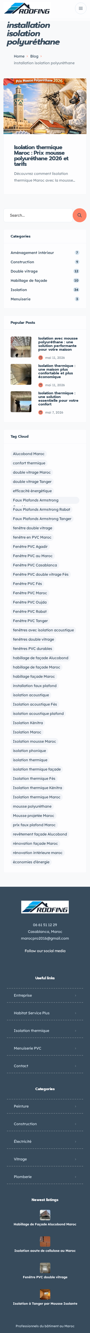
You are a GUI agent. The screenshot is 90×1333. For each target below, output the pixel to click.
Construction (25, 1123)
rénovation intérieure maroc (38, 852)
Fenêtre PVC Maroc (30, 593)
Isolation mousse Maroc (34, 741)
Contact (21, 1065)
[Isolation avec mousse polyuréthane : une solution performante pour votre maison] (21, 347)
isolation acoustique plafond (38, 713)
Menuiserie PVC (27, 1048)
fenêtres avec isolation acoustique (43, 630)
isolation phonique (29, 750)
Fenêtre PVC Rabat (30, 611)
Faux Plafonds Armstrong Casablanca (35, 501)
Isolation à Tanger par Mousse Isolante (45, 1303)
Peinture (21, 1106)
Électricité (22, 1141)
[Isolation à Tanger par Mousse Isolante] (45, 1294)
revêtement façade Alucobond (40, 834)
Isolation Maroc (27, 732)
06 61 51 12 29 (45, 924)
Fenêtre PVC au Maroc (33, 555)
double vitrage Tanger (32, 481)
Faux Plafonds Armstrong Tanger (42, 518)
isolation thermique (30, 760)
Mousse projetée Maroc (33, 815)
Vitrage (20, 1159)
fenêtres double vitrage (33, 639)
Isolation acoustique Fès (35, 704)
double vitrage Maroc (32, 472)
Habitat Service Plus (32, 1013)
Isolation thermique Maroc (36, 797)
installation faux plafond (35, 685)
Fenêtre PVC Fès (27, 583)
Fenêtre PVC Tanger (30, 620)
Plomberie (23, 1176)
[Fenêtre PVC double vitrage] (45, 1268)
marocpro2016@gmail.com (45, 938)
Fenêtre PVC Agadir (30, 546)
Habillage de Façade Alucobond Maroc (45, 1224)
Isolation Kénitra (28, 722)
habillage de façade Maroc (36, 667)
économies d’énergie (31, 862)
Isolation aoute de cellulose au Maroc (45, 1250)
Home (19, 56)
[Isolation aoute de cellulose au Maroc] (45, 1241)
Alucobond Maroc (29, 453)
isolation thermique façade (37, 769)
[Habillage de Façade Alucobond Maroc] (45, 1215)
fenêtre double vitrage (32, 528)
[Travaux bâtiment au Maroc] (27, 8)
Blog (34, 56)
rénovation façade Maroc (35, 843)
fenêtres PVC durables (32, 648)
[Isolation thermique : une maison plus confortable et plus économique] (21, 374)
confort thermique (29, 463)
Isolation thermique (31, 1030)
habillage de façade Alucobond (40, 657)
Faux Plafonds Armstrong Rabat (41, 509)
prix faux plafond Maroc (34, 824)
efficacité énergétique (32, 490)
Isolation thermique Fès (34, 778)
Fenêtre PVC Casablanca (35, 565)
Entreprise (23, 995)
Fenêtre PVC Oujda (30, 602)
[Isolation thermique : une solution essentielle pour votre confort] (21, 401)
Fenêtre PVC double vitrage (45, 1277)
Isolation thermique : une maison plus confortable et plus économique (56, 371)
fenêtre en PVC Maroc (32, 537)
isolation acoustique (31, 695)
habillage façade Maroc (34, 676)
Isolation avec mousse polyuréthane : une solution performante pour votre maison (58, 344)
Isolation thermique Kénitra (37, 787)
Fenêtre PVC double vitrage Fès (41, 574)
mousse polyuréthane (32, 806)
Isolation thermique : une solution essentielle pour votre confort (58, 398)
